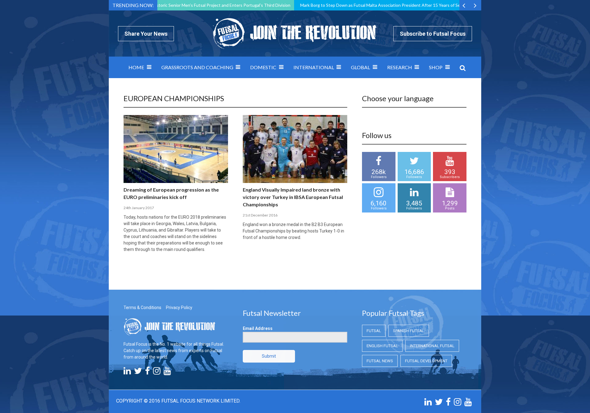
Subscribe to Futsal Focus (433, 33)
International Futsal (432, 346)
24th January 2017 (139, 207)
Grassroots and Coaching (197, 67)
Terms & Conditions (142, 307)
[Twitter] (138, 372)
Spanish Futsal (408, 330)
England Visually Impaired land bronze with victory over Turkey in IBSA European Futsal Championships (293, 197)
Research (399, 67)
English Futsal (382, 346)
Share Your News (145, 33)
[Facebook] (147, 372)
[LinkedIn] (127, 372)
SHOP (435, 67)
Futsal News (380, 361)
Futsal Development (426, 361)
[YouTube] (167, 372)
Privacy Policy (179, 307)
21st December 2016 (260, 215)
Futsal (374, 330)
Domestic (263, 67)
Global (360, 67)
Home (136, 67)
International (313, 67)
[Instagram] (156, 372)
